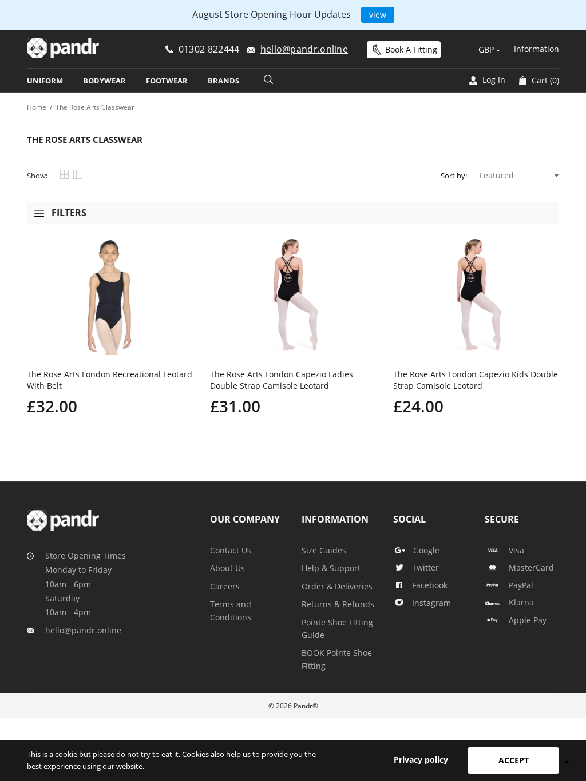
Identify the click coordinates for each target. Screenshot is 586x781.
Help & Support (331, 568)
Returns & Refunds (338, 604)
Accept (513, 760)
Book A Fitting (411, 49)
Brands (223, 80)
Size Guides (324, 550)
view (377, 14)
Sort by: (454, 175)
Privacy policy (421, 759)
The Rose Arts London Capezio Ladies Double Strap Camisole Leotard (281, 380)
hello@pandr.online (83, 630)
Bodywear (104, 80)
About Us (227, 568)
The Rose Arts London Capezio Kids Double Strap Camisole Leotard (475, 380)
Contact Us (230, 550)
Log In (492, 79)
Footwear (167, 80)
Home (36, 107)
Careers (225, 586)
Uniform (45, 80)
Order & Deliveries (337, 586)
